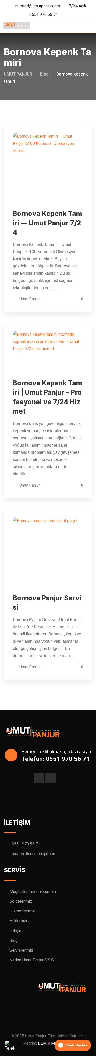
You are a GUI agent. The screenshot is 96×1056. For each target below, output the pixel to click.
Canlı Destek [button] (76, 1045)
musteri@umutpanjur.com (37, 6)
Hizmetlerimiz (22, 911)
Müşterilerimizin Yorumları (32, 891)
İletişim (16, 930)
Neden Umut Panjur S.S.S (31, 960)
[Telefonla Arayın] (10, 1046)
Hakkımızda (19, 920)
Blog (13, 940)
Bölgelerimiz (20, 901)
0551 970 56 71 (43, 14)
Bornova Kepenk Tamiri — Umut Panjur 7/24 (47, 222)
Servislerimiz (21, 950)
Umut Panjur (29, 299)
